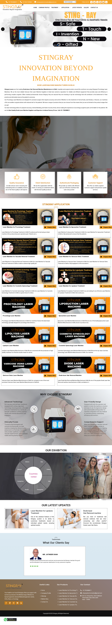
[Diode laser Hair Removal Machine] (84, 365)
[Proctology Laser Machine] (28, 305)
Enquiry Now (51, 227)
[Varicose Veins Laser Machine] (28, 365)
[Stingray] (12, 7)
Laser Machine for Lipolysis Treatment (72, 286)
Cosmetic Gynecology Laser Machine (71, 345)
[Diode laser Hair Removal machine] (69, 518)
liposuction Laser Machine (67, 316)
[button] (3, 29)
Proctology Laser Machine (11, 316)
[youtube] (103, 2)
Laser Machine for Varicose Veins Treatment (74, 256)
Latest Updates (77, 7)
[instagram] (97, 2)
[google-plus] (17, 603)
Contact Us (94, 7)
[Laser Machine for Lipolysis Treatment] (84, 276)
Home (35, 7)
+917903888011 (12, 2)
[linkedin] (100, 2)
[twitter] (94, 2)
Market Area (44, 599)
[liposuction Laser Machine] (84, 305)
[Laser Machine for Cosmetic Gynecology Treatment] (28, 276)
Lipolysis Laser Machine (11, 345)
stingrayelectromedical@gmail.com (46, 2)
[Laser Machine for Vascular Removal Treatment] (28, 246)
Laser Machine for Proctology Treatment (16, 227)
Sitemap (43, 596)
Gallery (86, 7)
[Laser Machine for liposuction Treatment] (84, 217)
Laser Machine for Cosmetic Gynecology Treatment (20, 286)
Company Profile (44, 7)
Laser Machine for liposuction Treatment (72, 227)
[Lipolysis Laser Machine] (28, 335)
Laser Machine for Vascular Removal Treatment (19, 256)
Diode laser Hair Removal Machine (70, 375)
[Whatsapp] (106, 2)
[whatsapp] (10, 619)
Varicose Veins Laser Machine (13, 375)
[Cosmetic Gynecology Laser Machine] (84, 335)
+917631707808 (27, 2)
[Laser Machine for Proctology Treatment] (28, 217)
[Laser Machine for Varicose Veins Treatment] (84, 246)
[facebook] (91, 2)
